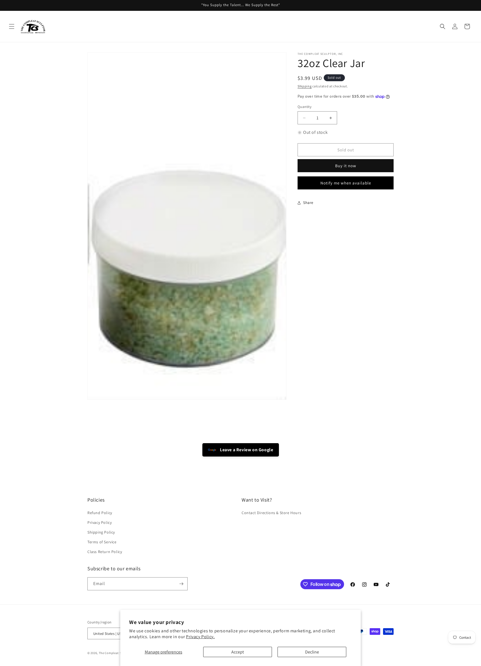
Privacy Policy (99, 522)
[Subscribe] (181, 583)
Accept (237, 652)
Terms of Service (102, 541)
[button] (12, 26)
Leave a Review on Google (246, 450)
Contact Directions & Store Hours (271, 512)
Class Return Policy (104, 551)
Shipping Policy (101, 532)
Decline (312, 652)
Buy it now (345, 166)
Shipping (305, 86)
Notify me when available (345, 183)
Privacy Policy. (200, 637)
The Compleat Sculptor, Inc (118, 653)
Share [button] (308, 202)
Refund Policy (99, 512)
